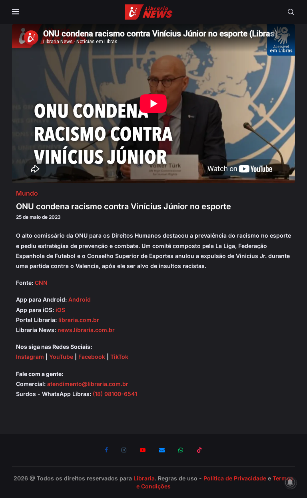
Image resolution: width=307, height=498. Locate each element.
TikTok (119, 356)
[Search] (291, 12)
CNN (41, 282)
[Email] (162, 450)
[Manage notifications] (290, 482)
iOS (60, 309)
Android (79, 299)
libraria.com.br (78, 319)
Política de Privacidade (234, 478)
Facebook (91, 356)
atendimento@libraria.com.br (87, 383)
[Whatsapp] (180, 450)
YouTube (61, 356)
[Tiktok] (199, 450)
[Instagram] (124, 450)
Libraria (144, 478)
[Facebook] (106, 450)
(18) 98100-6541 (115, 393)
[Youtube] (143, 450)
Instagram (30, 356)
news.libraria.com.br (86, 329)
